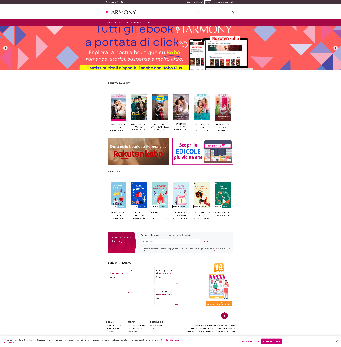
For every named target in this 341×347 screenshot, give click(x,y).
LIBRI (121, 22)
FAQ (149, 22)
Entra (207, 2)
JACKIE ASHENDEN (166, 273)
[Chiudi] (337, 341)
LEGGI (129, 293)
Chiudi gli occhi (164, 270)
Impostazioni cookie (250, 341)
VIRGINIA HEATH (165, 294)
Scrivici (152, 328)
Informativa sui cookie (136, 328)
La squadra (110, 331)
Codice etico (132, 331)
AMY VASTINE (117, 273)
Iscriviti (206, 241)
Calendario (136, 22)
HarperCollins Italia (112, 328)
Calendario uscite (156, 325)
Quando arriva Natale (121, 270)
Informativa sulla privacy (207, 250)
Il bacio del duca (164, 291)
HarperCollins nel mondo (115, 325)
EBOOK (109, 22)
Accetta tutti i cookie (271, 341)
